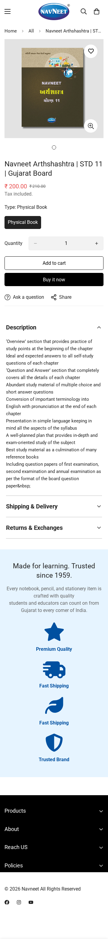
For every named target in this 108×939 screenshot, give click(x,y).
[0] (97, 11)
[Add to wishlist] (91, 51)
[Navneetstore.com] (54, 11)
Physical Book (24, 224)
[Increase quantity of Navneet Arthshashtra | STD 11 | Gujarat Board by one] (96, 243)
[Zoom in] (91, 126)
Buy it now (54, 280)
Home (10, 31)
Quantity (13, 243)
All (31, 31)
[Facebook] (6, 902)
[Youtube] (30, 902)
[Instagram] (18, 902)
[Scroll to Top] (97, 907)
